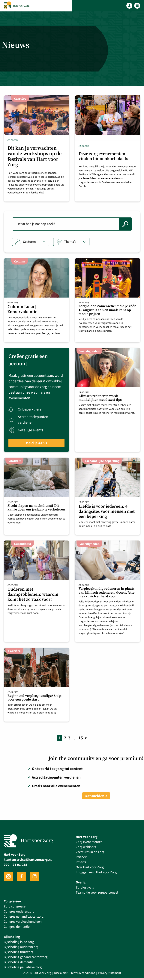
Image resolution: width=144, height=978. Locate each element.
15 (80, 738)
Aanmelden (94, 795)
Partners (82, 857)
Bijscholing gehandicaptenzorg (25, 957)
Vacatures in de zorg (90, 852)
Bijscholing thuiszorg (18, 952)
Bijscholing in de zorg (19, 942)
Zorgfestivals (85, 887)
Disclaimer (61, 973)
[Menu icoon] (137, 6)
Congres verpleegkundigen (23, 921)
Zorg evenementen (89, 842)
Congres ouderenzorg (19, 911)
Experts (81, 862)
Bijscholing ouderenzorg (21, 947)
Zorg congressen (15, 906)
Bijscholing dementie (19, 962)
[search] (125, 224)
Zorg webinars (86, 847)
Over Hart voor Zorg (90, 867)
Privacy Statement (109, 973)
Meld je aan (35, 443)
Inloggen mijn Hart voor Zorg (96, 872)
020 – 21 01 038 (15, 865)
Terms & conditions (83, 973)
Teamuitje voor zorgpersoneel (97, 892)
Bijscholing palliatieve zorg (23, 967)
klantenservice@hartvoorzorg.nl (28, 860)
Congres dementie (17, 926)
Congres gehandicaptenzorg (24, 916)
